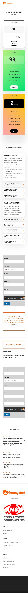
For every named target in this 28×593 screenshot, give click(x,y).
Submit (7, 303)
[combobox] (5, 269)
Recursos (5, 549)
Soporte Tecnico (7, 546)
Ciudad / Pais (7, 289)
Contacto (5, 568)
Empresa (6, 281)
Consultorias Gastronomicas (11, 542)
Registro (14, 43)
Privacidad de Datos (8, 561)
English (5, 533)
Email (6, 274)
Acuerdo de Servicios (9, 564)
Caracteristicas (7, 530)
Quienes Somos (7, 558)
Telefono (6, 266)
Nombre (6, 258)
